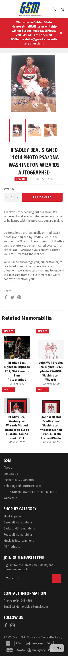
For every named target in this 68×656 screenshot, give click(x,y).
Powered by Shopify (51, 637)
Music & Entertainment (19, 541)
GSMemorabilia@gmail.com (30, 607)
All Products (12, 547)
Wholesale (10, 498)
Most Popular (12, 516)
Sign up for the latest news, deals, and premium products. (28, 567)
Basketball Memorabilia (19, 528)
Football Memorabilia (18, 535)
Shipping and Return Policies (22, 486)
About (8, 467)
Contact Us (11, 474)
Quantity (9, 188)
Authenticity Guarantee (19, 480)
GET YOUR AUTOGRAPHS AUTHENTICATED (31, 492)
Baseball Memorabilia (18, 522)
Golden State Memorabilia (26, 637)
